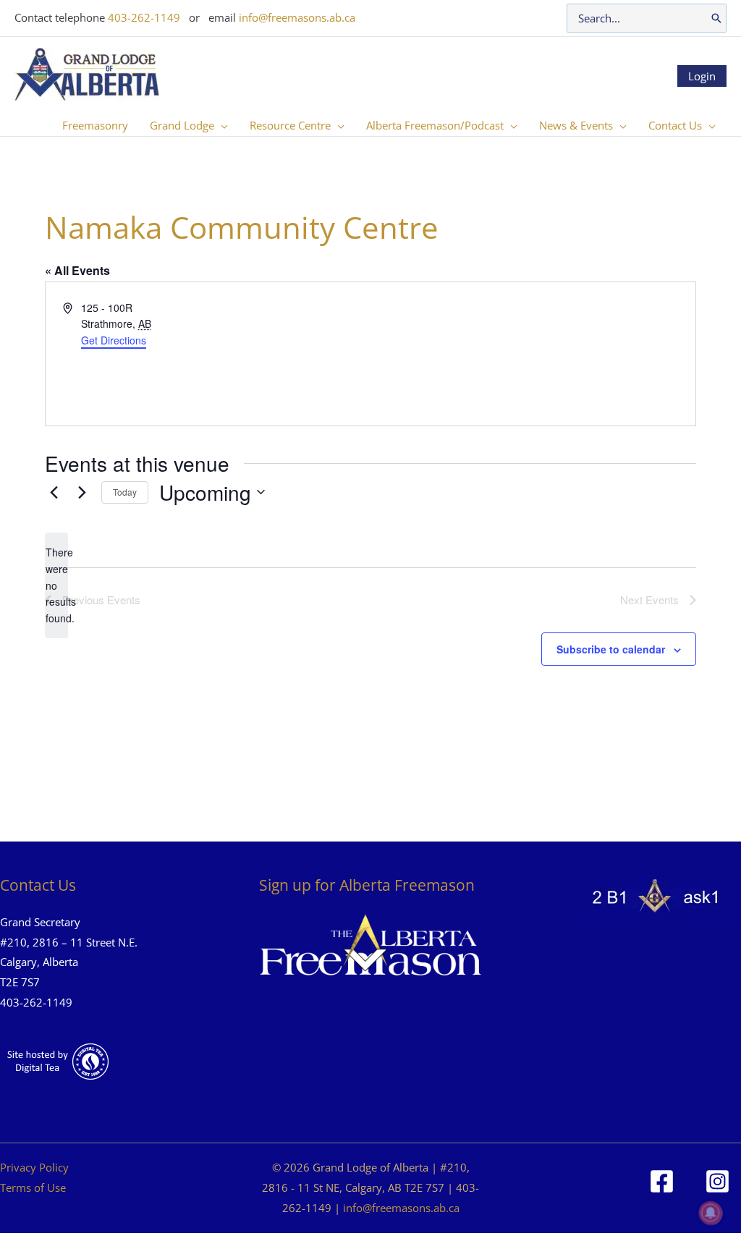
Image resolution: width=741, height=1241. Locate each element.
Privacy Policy (34, 1167)
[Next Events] (81, 492)
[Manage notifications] (710, 1212)
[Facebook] (661, 1181)
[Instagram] (717, 1181)
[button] (221, 125)
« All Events (77, 270)
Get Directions (113, 340)
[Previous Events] (53, 492)
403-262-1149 (144, 17)
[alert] (56, 585)
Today (125, 492)
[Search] (716, 18)
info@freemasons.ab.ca (297, 17)
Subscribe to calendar (610, 649)
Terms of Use (33, 1187)
